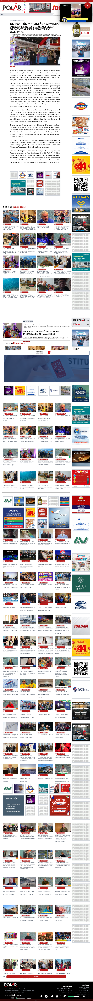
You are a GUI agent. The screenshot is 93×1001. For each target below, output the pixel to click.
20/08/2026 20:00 (9, 833)
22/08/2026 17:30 (60, 246)
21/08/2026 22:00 (9, 604)
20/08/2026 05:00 (61, 970)
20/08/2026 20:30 (61, 775)
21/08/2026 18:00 (9, 625)
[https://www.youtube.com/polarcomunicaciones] (24, 11)
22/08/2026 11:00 (26, 539)
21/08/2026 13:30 (44, 646)
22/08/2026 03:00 (26, 582)
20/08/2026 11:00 (9, 942)
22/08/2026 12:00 (42, 292)
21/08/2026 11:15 (26, 689)
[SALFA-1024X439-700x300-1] (40, 12)
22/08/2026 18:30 (25, 246)
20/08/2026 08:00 (9, 970)
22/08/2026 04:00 (9, 582)
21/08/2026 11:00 (44, 689)
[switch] (58, 996)
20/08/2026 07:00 (26, 970)
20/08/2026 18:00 (44, 833)
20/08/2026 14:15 (61, 887)
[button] (87, 5)
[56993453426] (24, 3)
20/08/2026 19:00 (26, 833)
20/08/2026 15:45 (61, 860)
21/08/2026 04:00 (61, 732)
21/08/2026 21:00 (26, 604)
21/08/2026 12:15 (26, 668)
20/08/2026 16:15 (26, 860)
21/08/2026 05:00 (44, 732)
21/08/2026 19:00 (61, 604)
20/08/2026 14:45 (44, 887)
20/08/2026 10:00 (44, 942)
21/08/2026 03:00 (9, 753)
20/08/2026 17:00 (61, 833)
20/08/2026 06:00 (44, 970)
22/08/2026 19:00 (8, 246)
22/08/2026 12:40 (25, 292)
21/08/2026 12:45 (9, 668)
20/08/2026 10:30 (26, 942)
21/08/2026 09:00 (44, 711)
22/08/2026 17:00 (8, 269)
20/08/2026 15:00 (26, 887)
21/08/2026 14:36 (9, 646)
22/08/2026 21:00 (9, 413)
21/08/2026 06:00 (26, 732)
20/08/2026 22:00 (26, 775)
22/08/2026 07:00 (26, 561)
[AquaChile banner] (13, 815)
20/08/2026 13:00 (9, 915)
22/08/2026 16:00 (25, 269)
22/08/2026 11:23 (60, 292)
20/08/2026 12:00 (61, 915)
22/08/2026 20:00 (25, 224)
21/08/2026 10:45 (61, 689)
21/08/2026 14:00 (26, 646)
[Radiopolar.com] (2, 14)
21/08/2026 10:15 (9, 711)
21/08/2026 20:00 (44, 604)
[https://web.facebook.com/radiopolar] (24, 5)
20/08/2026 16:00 (44, 860)
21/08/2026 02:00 (26, 753)
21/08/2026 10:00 (26, 711)
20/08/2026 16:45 (9, 860)
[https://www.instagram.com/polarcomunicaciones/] (24, 9)
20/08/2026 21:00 (44, 775)
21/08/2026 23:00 (61, 582)
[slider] (16, 998)
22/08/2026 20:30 (8, 224)
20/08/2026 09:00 (61, 942)
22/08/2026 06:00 (44, 561)
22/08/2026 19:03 (60, 224)
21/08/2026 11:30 (9, 689)
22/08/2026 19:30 (42, 224)
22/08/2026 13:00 (8, 292)
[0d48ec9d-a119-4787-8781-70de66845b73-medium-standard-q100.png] (12, 10)
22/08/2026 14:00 (60, 269)
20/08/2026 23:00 (9, 775)
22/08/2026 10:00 (44, 539)
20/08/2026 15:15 (9, 887)
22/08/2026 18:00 (42, 246)
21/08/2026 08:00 (61, 711)
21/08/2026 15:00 (61, 625)
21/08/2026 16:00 (44, 625)
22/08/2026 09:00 (61, 539)
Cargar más (36, 976)
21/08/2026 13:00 (61, 646)
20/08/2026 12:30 (44, 915)
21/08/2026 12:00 (44, 668)
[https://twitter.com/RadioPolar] (24, 7)
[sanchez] (60, 815)
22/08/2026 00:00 (44, 582)
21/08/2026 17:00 (26, 625)
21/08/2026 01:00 (44, 753)
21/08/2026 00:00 (61, 753)
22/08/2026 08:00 (9, 561)
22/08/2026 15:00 (42, 269)
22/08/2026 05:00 (61, 561)
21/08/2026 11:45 (61, 668)
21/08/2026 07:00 (9, 732)
